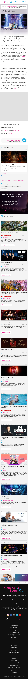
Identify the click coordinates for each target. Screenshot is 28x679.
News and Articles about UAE (14, 634)
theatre (4, 188)
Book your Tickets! (7, 305)
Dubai (25, 31)
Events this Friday (14, 623)
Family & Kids (4, 180)
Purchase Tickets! (6, 275)
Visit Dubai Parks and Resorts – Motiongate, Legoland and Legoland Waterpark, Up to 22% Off (14, 293)
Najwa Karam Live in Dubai (7, 377)
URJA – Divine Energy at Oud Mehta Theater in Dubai (12, 322)
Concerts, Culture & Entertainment (16, 180)
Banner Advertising (14, 665)
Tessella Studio (14, 676)
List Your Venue (14, 649)
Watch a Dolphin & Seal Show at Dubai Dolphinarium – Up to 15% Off (14, 407)
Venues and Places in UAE (14, 635)
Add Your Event (14, 647)
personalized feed (10, 6)
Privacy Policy (22, 676)
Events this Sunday (13, 627)
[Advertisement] (14, 106)
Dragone (10, 133)
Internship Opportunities (14, 652)
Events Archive (14, 672)
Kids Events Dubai (15, 186)
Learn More (5, 211)
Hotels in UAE (14, 637)
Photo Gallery (14, 669)
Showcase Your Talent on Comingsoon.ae (14, 662)
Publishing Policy (14, 663)
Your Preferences (14, 645)
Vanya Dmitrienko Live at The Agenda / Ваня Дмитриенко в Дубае (14, 437)
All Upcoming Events (14, 630)
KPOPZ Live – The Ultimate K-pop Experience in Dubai (13, 466)
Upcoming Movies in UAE (14, 632)
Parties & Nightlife (4, 483)
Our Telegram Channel (14, 650)
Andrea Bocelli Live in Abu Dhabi (8, 349)
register (15, 6)
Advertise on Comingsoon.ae (23, 582)
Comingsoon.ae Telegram (13, 140)
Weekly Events (14, 629)
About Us (14, 658)
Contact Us (14, 654)
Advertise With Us (14, 660)
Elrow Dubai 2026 (5, 496)
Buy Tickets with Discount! (8, 245)
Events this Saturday (14, 625)
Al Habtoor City (16, 130)
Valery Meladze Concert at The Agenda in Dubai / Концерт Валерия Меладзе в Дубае (12, 524)
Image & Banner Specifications (14, 667)
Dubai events (5, 186)
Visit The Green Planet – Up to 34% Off (10, 232)
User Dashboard (14, 643)
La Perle (6, 130)
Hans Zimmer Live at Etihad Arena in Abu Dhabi (11, 555)
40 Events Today (16, 619)
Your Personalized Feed (14, 642)
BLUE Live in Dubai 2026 (6, 262)
